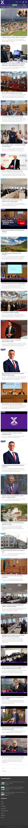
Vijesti (2, 5)
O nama (2, 813)
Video (5, 5)
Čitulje (24, 5)
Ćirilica (16, 1)
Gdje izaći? (20, 5)
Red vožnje (3, 808)
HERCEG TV (18, 7)
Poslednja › (4, 771)
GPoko (2, 804)
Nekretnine (14, 5)
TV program (9, 5)
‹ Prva (3, 768)
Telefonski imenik (4, 810)
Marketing (3, 815)
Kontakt (2, 817)
